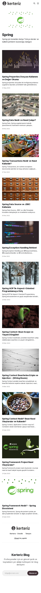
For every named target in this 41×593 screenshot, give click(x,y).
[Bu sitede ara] (34, 3)
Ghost (16, 538)
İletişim (28, 534)
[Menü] (38, 3)
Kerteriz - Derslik (16, 534)
